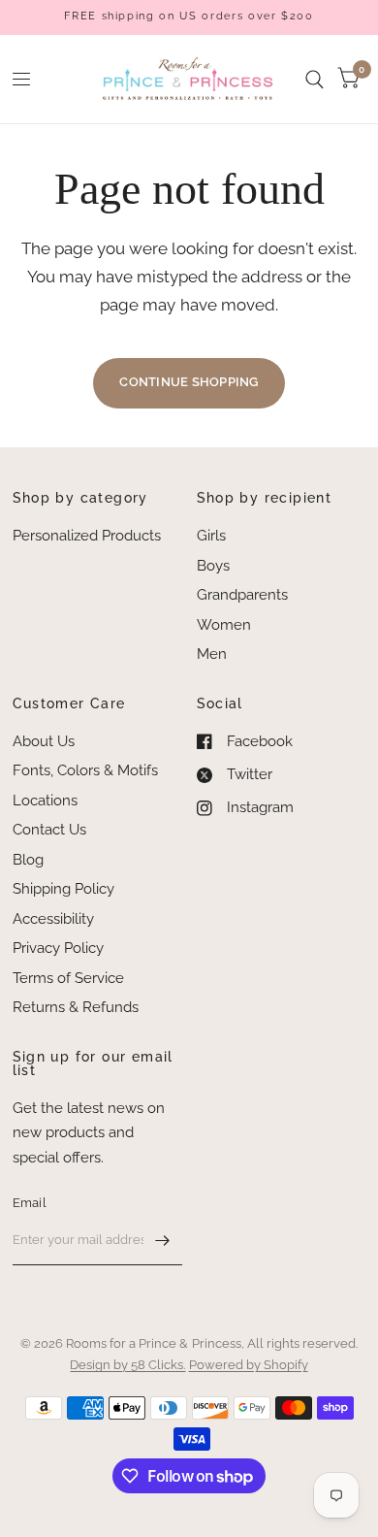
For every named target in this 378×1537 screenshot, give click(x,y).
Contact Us (49, 829)
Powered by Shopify (248, 1364)
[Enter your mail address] (162, 1240)
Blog (28, 859)
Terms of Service (68, 978)
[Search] (315, 79)
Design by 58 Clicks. (127, 1364)
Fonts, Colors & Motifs (85, 770)
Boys (213, 565)
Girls (211, 535)
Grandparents (242, 595)
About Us (44, 741)
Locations (45, 800)
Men (212, 654)
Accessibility (53, 919)
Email (30, 1202)
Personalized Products (87, 535)
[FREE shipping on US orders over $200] (188, 17)
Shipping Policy (63, 889)
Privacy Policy (58, 948)
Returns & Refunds (76, 1007)
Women (224, 625)
